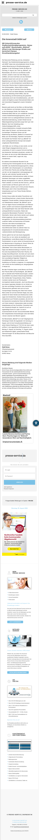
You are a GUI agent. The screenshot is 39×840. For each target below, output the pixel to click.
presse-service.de (19, 9)
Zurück (8, 29)
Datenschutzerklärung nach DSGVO (19, 831)
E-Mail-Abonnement (13, 592)
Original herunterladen (12, 442)
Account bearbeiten (13, 597)
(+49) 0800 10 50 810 (21, 824)
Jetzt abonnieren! (15, 622)
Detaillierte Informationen (18, 672)
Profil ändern (12, 599)
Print (30, 29)
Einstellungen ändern (14, 595)
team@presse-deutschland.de (21, 826)
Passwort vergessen (9, 488)
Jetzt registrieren (8, 487)
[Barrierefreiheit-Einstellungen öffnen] (36, 423)
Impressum (27, 815)
